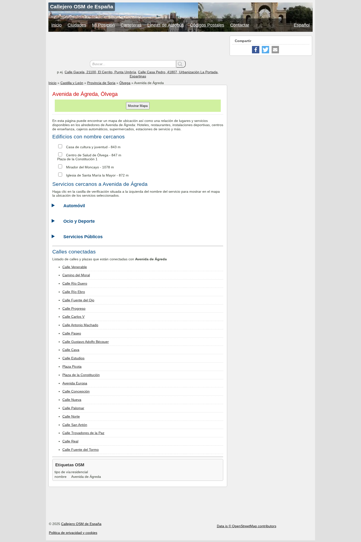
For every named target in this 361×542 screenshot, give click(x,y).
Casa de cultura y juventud (87, 147)
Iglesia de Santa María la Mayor (91, 175)
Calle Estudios (73, 358)
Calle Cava (70, 350)
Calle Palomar (73, 408)
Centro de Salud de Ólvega (87, 155)
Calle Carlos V (73, 317)
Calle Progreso (73, 308)
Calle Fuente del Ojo (78, 300)
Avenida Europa (74, 383)
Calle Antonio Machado (80, 325)
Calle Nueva (71, 400)
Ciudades (77, 25)
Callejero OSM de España (81, 524)
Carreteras (131, 25)
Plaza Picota (72, 366)
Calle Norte (71, 416)
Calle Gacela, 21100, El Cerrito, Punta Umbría (100, 72)
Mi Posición (103, 25)
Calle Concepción (76, 391)
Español (302, 25)
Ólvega (124, 83)
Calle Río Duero (74, 283)
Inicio (56, 25)
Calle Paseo (71, 333)
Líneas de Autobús (165, 25)
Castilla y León (71, 83)
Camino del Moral (76, 275)
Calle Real (70, 441)
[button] (255, 49)
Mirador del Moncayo (82, 167)
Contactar (239, 25)
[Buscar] (181, 64)
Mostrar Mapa (138, 106)
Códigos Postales (207, 25)
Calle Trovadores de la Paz (83, 433)
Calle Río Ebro (73, 292)
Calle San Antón (74, 425)
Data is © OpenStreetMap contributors (246, 526)
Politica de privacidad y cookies (73, 533)
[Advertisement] (137, 47)
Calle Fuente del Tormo (80, 450)
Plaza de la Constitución (81, 375)
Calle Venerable (74, 267)
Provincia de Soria (101, 83)
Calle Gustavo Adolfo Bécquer (85, 342)
